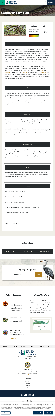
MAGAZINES (23, 346)
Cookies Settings (6, 413)
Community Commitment (28, 387)
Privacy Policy (28, 380)
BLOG (32, 346)
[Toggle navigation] (2, 2)
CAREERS (50, 346)
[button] (38, 274)
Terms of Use (28, 378)
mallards (25, 72)
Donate (51, 2)
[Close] (52, 404)
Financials (28, 385)
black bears (43, 72)
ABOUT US (5, 346)
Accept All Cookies (38, 413)
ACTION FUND (41, 346)
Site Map (28, 383)
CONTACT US (14, 346)
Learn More (13, 313)
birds (42, 70)
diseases (27, 154)
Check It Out (13, 338)
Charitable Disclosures (28, 381)
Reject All (48, 413)
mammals (7, 72)
